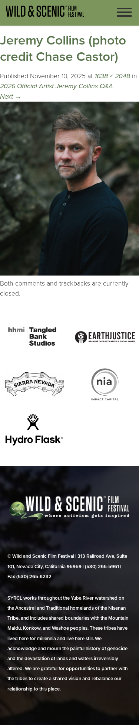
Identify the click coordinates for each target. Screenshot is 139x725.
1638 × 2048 (112, 76)
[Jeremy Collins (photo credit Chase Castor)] (69, 273)
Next (10, 96)
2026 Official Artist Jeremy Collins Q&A (56, 86)
